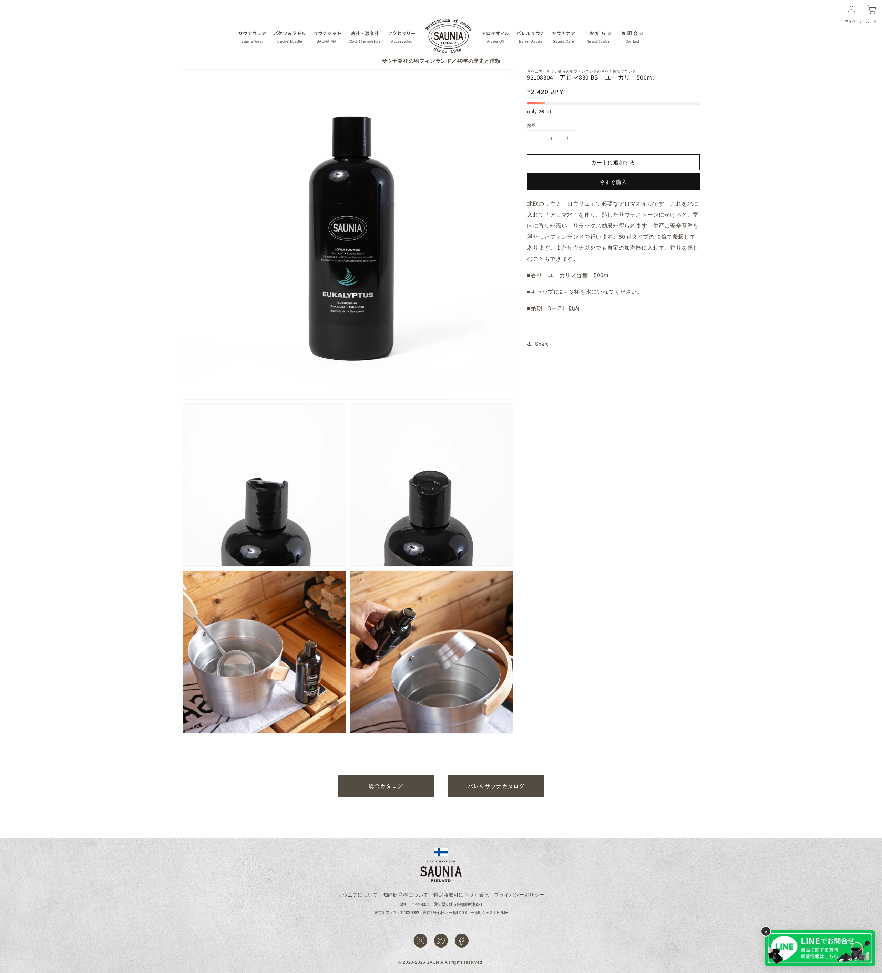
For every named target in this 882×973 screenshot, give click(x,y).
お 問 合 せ (632, 37)
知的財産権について (405, 894)
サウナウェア (252, 37)
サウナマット (328, 37)
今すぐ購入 (613, 181)
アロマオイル (495, 37)
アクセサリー (402, 37)
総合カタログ (386, 786)
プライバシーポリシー (519, 894)
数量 (531, 125)
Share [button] (542, 343)
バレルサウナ (530, 37)
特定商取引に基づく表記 (461, 894)
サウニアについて (358, 894)
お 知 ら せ (599, 37)
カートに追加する (613, 161)
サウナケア (563, 37)
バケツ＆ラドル (290, 37)
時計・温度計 (365, 37)
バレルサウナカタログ (496, 786)
